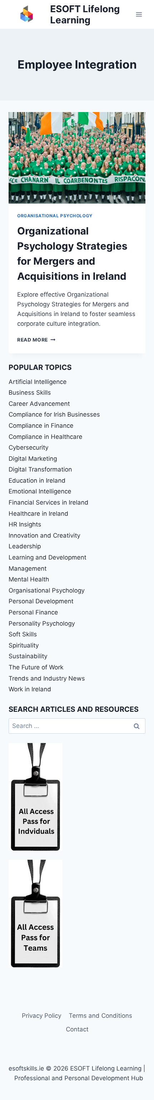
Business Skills (30, 392)
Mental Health (29, 579)
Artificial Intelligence (38, 381)
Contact (77, 1029)
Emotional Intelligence (40, 491)
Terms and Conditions (100, 1015)
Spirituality (24, 645)
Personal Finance (33, 612)
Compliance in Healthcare (45, 436)
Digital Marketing (33, 458)
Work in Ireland (30, 689)
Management (28, 568)
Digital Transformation (40, 469)
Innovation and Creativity (44, 535)
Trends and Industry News (47, 678)
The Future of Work (36, 667)
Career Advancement (39, 403)
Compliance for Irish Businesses (54, 414)
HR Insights (25, 524)
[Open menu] (138, 14)
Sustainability (28, 656)
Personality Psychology (42, 623)
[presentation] (77, 158)
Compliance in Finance (41, 425)
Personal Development (41, 601)
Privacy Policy (41, 1015)
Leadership (25, 546)
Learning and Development (47, 557)
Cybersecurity (28, 447)
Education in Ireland (37, 480)
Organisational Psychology (55, 215)
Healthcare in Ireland (38, 513)
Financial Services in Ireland (48, 502)
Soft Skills (23, 634)
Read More (36, 340)
